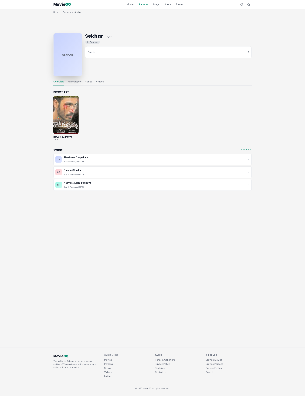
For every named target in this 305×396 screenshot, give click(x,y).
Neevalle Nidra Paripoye (77, 182)
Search (209, 372)
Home (56, 12)
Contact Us (160, 372)
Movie (62, 4)
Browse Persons (214, 364)
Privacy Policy (162, 364)
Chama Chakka (72, 170)
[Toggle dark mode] (249, 4)
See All (245, 149)
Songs (156, 4)
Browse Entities (214, 368)
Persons (143, 4)
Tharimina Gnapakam (76, 157)
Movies (131, 4)
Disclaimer (160, 368)
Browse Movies (214, 359)
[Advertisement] (152, 22)
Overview (58, 81)
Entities (179, 4)
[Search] (242, 4)
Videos (167, 4)
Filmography (74, 81)
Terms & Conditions (165, 359)
